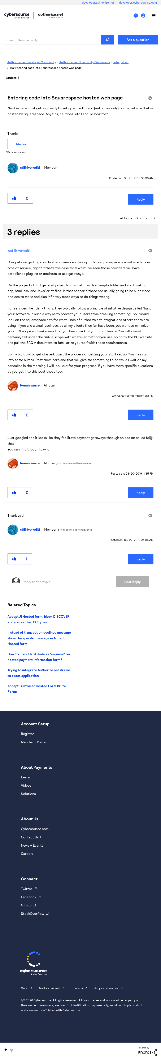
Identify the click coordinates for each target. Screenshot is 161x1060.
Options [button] (11, 77)
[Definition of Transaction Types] (154, 218)
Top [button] (10, 1050)
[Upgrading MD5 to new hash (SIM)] (147, 218)
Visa (24, 988)
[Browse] (151, 15)
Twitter (26, 889)
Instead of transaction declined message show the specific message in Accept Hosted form (39, 638)
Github (26, 905)
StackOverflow (32, 913)
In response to (75, 463)
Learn (25, 777)
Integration (121, 62)
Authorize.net (49, 988)
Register (27, 734)
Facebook (28, 897)
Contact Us (30, 837)
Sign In (143, 15)
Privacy (77, 988)
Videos (26, 785)
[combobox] (58, 40)
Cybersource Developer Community (16, 15)
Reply (140, 199)
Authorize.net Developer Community (31, 62)
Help (137, 15)
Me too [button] (21, 144)
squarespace (19, 151)
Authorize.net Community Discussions (84, 62)
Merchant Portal (34, 742)
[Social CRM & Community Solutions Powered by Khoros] (147, 1051)
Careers (27, 853)
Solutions (28, 794)
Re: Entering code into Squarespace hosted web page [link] (46, 67)
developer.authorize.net (98, 2)
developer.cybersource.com (138, 2)
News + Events (32, 845)
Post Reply (132, 582)
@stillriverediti (19, 250)
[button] (14, 198)
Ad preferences (106, 988)
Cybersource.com (35, 829)
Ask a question (138, 40)
